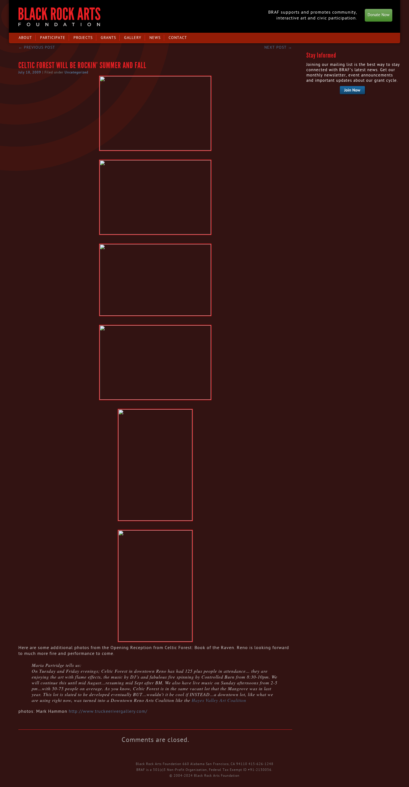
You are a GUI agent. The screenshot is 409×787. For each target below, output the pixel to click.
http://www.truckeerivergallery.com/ (108, 711)
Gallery (132, 37)
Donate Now (379, 15)
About (25, 37)
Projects (83, 37)
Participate (52, 37)
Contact (178, 37)
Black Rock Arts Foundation (59, 16)
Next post (278, 47)
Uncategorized (76, 72)
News (155, 37)
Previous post (36, 47)
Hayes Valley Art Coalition (219, 700)
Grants (108, 37)
